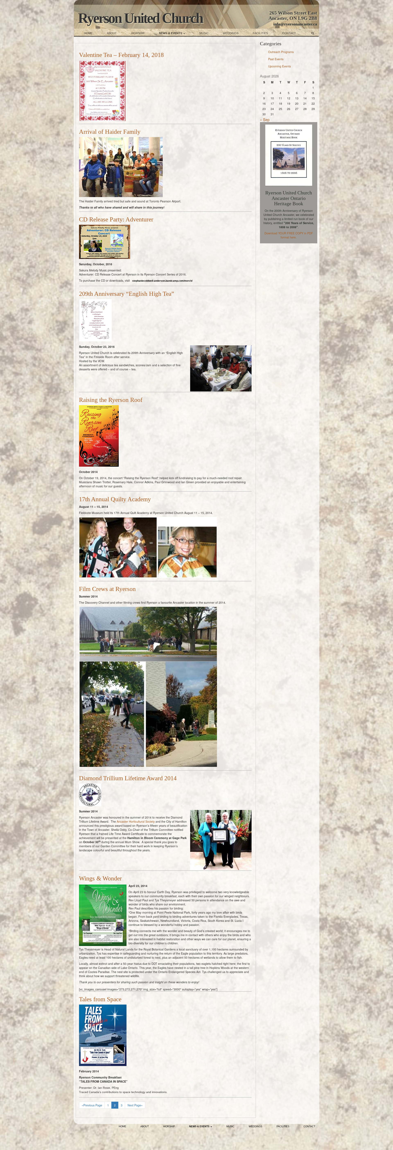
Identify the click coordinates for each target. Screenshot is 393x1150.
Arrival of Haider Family (109, 131)
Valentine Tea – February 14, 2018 (121, 54)
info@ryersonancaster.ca (295, 24)
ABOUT (112, 33)
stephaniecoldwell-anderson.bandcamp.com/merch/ (162, 280)
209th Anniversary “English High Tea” (126, 293)
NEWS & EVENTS (171, 33)
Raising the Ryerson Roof (110, 399)
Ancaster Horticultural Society (136, 821)
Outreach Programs (281, 52)
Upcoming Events (279, 66)
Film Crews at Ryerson (107, 588)
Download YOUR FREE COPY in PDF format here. (288, 235)
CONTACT (289, 33)
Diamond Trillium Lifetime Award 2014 (128, 778)
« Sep (265, 119)
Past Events (275, 59)
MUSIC (204, 33)
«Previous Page (92, 1105)
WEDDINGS (230, 33)
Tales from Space (100, 999)
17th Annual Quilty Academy (115, 499)
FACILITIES (260, 33)
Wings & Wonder (100, 878)
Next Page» (135, 1105)
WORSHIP (138, 33)
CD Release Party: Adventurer (116, 219)
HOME (88, 33)
